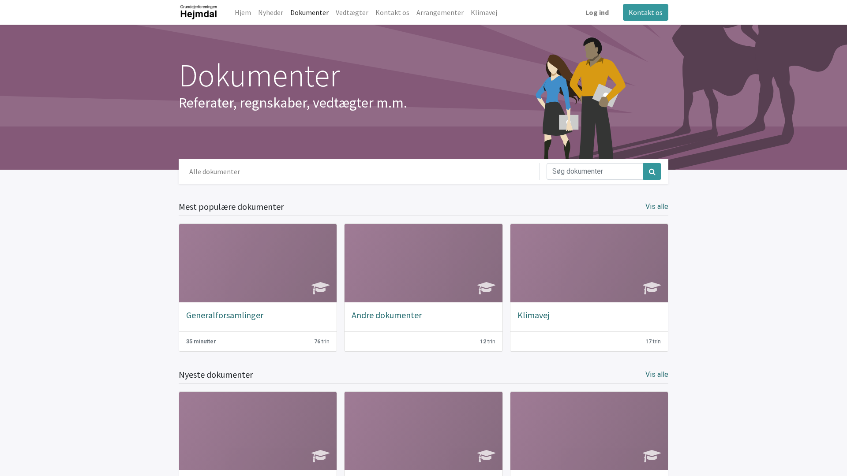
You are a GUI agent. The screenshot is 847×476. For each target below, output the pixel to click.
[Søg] (652, 171)
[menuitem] (243, 12)
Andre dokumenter (387, 314)
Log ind (597, 12)
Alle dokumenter (214, 171)
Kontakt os (646, 12)
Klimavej (533, 314)
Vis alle (656, 206)
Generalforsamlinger (224, 314)
